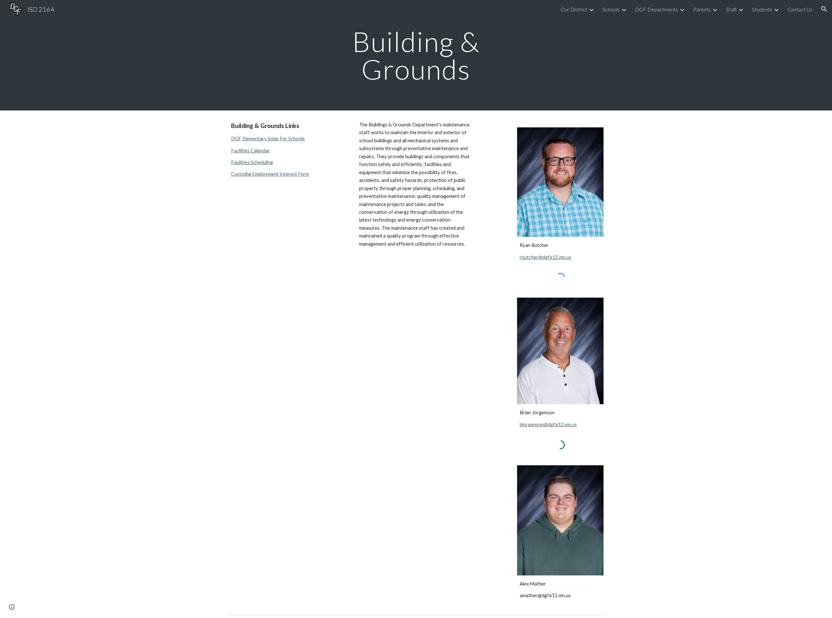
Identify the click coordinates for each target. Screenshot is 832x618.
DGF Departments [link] (656, 9)
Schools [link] (611, 9)
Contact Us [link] (799, 9)
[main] (416, 55)
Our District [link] (574, 9)
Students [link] (762, 9)
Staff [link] (731, 9)
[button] (824, 9)
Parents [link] (702, 9)
